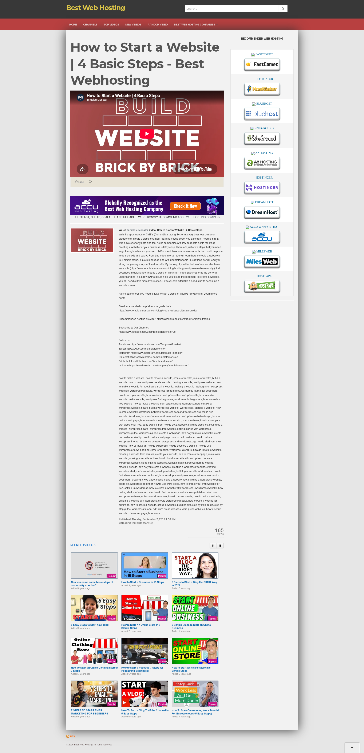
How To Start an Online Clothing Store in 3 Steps (94, 669)
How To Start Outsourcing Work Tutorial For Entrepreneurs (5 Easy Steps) (195, 711)
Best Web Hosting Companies (195, 24)
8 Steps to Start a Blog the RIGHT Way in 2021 (194, 583)
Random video (158, 24)
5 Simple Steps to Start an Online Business (191, 626)
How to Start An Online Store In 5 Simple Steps (191, 669)
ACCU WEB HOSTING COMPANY (199, 217)
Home (73, 24)
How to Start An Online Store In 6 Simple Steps (140, 626)
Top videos (111, 24)
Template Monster (137, 230)
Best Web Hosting (95, 8)
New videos (133, 24)
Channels (90, 24)
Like (81, 182)
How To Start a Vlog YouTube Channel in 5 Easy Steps (145, 711)
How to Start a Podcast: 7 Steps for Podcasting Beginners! (142, 669)
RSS (72, 736)
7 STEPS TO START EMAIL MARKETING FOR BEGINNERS (89, 711)
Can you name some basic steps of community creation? (92, 583)
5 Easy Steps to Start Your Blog (89, 625)
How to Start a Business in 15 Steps (142, 582)
